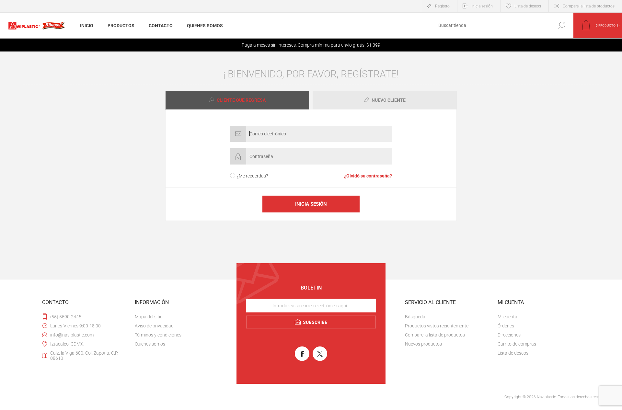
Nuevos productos (423, 344)
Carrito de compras (517, 344)
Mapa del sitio (149, 316)
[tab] (238, 100)
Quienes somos (150, 344)
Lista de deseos (513, 353)
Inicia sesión (482, 6)
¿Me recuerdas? (252, 175)
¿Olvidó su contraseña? (368, 175)
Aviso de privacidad (154, 325)
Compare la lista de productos (589, 6)
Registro (442, 6)
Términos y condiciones (158, 334)
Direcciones (509, 334)
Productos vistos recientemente (436, 325)
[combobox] (490, 25)
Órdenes (506, 325)
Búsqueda (561, 25)
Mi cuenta (507, 316)
